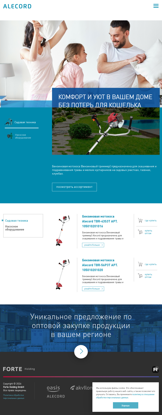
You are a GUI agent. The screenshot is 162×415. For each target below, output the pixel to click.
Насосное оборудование (14, 228)
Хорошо (126, 405)
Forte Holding (19, 369)
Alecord (17, 6)
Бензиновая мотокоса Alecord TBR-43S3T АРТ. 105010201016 (100, 221)
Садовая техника (16, 220)
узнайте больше (92, 244)
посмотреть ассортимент (74, 187)
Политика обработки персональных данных (13, 396)
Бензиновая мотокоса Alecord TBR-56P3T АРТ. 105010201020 (100, 265)
